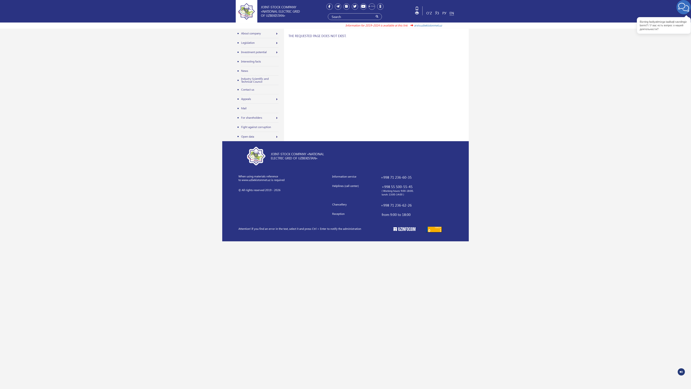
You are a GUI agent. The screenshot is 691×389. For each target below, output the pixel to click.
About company (251, 33)
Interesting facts (251, 61)
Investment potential (254, 52)
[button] (418, 13)
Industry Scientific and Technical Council (255, 80)
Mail (244, 108)
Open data (247, 136)
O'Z (429, 12)
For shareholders (251, 117)
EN (452, 12)
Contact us (247, 89)
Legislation (248, 42)
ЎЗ (437, 12)
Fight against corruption (256, 127)
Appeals (246, 99)
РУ (444, 12)
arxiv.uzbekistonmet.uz (417, 25)
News (244, 71)
